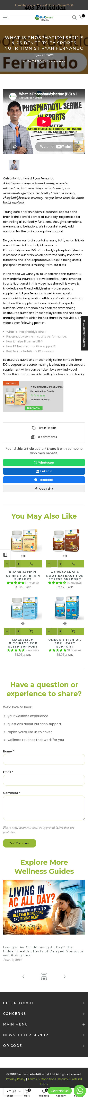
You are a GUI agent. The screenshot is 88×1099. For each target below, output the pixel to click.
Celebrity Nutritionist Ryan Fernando (28, 178)
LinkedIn (46, 471)
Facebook (46, 480)
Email (8, 772)
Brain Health (47, 428)
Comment (11, 793)
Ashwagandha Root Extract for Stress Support (65, 576)
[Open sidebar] (5, 555)
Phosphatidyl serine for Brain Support (23, 576)
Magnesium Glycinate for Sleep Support (23, 643)
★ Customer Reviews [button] (84, 333)
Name (8, 751)
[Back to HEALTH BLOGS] (44, 977)
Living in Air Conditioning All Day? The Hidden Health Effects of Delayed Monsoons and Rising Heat (43, 951)
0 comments (47, 437)
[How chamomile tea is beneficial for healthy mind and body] (23, 977)
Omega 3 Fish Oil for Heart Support (65, 643)
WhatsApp (46, 463)
